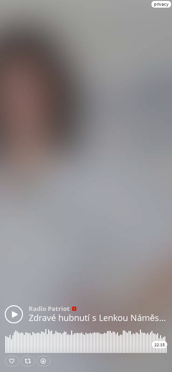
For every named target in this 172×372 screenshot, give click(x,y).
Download (43, 361)
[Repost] (28, 361)
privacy (161, 4)
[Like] (12, 361)
